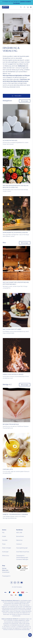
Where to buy (5, 555)
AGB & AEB (19, 532)
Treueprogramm (6, 576)
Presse (3, 544)
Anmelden (24, 7)
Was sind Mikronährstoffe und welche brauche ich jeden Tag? (15, 186)
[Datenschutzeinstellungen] (30, 635)
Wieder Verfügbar (6, 548)
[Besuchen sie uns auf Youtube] (21, 582)
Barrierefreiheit (20, 536)
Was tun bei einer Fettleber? (12, 329)
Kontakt (4, 536)
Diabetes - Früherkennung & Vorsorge (15, 514)
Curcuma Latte (8, 469)
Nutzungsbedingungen (22, 548)
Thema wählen (17, 95)
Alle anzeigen (24, 101)
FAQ (3, 532)
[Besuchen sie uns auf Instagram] (15, 582)
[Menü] (28, 566)
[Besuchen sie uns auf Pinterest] (18, 582)
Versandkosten (5, 572)
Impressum (19, 544)
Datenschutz (19, 540)
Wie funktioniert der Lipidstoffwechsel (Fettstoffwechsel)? (16, 283)
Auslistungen (5, 551)
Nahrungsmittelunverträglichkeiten (15, 232)
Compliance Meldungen (22, 559)
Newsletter (5, 540)
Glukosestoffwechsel (10, 140)
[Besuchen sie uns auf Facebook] (11, 582)
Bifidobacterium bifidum (11, 424)
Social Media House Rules (22, 551)
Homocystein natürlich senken (13, 374)
